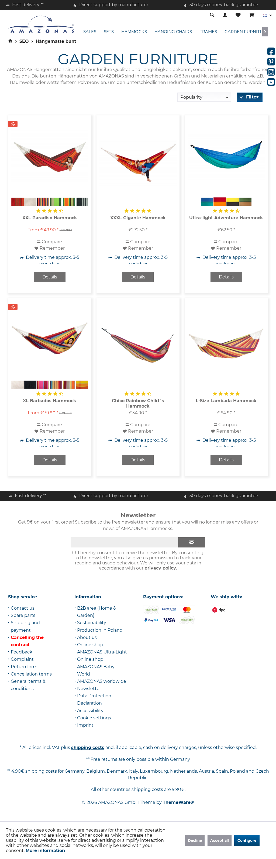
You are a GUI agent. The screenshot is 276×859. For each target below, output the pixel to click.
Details (49, 277)
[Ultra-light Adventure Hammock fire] (219, 201)
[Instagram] (271, 72)
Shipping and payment (25, 626)
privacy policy (160, 568)
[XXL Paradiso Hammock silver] (81, 201)
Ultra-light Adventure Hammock (226, 217)
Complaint (22, 659)
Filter (251, 97)
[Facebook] (271, 51)
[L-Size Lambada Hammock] (226, 345)
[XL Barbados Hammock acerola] (69, 384)
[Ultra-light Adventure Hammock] (226, 156)
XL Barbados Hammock (49, 400)
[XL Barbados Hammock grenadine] (43, 384)
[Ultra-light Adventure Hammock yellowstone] (232, 201)
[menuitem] (251, 15)
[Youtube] (271, 82)
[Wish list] (238, 15)
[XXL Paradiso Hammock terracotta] (17, 201)
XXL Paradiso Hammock (49, 217)
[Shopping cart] (251, 15)
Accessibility (90, 710)
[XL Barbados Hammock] (49, 339)
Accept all (219, 840)
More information (45, 850)
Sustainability (91, 622)
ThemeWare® (178, 802)
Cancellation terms (31, 674)
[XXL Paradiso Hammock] (49, 156)
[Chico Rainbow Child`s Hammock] (138, 345)
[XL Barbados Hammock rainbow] (56, 384)
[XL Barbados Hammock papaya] (81, 384)
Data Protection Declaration (94, 699)
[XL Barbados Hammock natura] (17, 384)
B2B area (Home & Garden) (96, 612)
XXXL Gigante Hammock (138, 217)
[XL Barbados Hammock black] (30, 384)
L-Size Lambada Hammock (226, 400)
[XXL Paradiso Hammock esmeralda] (69, 201)
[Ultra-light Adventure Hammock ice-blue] (207, 201)
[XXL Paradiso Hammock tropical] (43, 201)
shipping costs (87, 747)
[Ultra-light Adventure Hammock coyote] (245, 201)
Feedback (21, 652)
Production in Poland (100, 630)
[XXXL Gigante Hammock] (138, 162)
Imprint (85, 725)
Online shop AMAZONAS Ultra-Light (102, 648)
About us (87, 637)
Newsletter (89, 688)
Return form (24, 666)
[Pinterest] (271, 62)
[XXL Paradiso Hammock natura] (30, 201)
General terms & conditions (28, 685)
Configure (246, 840)
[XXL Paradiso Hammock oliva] (56, 201)
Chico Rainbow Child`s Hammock (138, 403)
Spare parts (23, 615)
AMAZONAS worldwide (101, 681)
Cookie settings (94, 717)
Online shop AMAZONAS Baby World (96, 666)
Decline (195, 840)
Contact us (22, 608)
